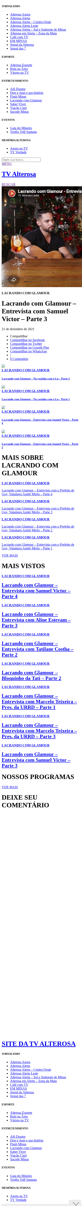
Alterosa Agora (20, 14)
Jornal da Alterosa (22, 44)
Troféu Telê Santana (23, 132)
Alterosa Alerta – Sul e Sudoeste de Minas (38, 29)
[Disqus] (41, 869)
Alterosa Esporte (21, 65)
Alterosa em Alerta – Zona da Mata (33, 33)
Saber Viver (18, 104)
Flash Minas (18, 96)
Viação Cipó (18, 108)
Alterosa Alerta (20, 18)
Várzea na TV (19, 72)
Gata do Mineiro (21, 128)
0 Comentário (19, 359)
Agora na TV (19, 148)
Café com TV (19, 37)
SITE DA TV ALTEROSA (39, 1043)
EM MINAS (18, 41)
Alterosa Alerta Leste (24, 26)
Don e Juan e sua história (26, 93)
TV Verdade (18, 152)
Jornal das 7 (18, 48)
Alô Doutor (17, 89)
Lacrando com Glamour (26, 100)
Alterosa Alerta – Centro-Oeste (30, 22)
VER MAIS (10, 555)
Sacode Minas (19, 111)
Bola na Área (19, 69)
